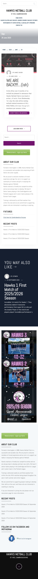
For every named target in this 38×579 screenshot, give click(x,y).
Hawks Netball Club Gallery (20, 23)
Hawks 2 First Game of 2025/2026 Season (16, 238)
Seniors (24, 20)
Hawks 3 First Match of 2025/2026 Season (16, 234)
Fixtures (34, 20)
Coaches (29, 20)
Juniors (20, 20)
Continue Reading (18, 113)
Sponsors (32, 23)
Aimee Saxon (19, 72)
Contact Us (19, 25)
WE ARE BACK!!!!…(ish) (17, 82)
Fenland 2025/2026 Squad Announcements (17, 414)
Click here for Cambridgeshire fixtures (14, 217)
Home (17, 18)
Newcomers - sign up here (17, 152)
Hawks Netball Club (19, 10)
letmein (15, 276)
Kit (11, 23)
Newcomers (6, 23)
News (20, 18)
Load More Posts (18, 129)
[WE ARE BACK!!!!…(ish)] (19, 63)
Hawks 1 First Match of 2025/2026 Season (16, 230)
